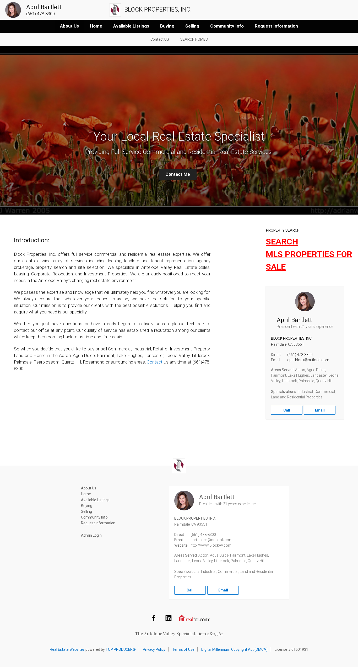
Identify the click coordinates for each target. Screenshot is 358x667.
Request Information (276, 26)
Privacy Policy (154, 649)
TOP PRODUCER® (121, 649)
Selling (192, 26)
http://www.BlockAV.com (211, 545)
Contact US (159, 39)
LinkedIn (168, 618)
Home (96, 26)
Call (286, 410)
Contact (154, 362)
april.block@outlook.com (308, 360)
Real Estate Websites (67, 649)
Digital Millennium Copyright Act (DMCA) (234, 649)
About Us (69, 26)
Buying (167, 26)
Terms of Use (183, 649)
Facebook (153, 618)
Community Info (227, 26)
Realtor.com (194, 618)
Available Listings (131, 26)
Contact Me (177, 174)
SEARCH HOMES (194, 39)
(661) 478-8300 (300, 355)
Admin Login (91, 535)
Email (320, 410)
